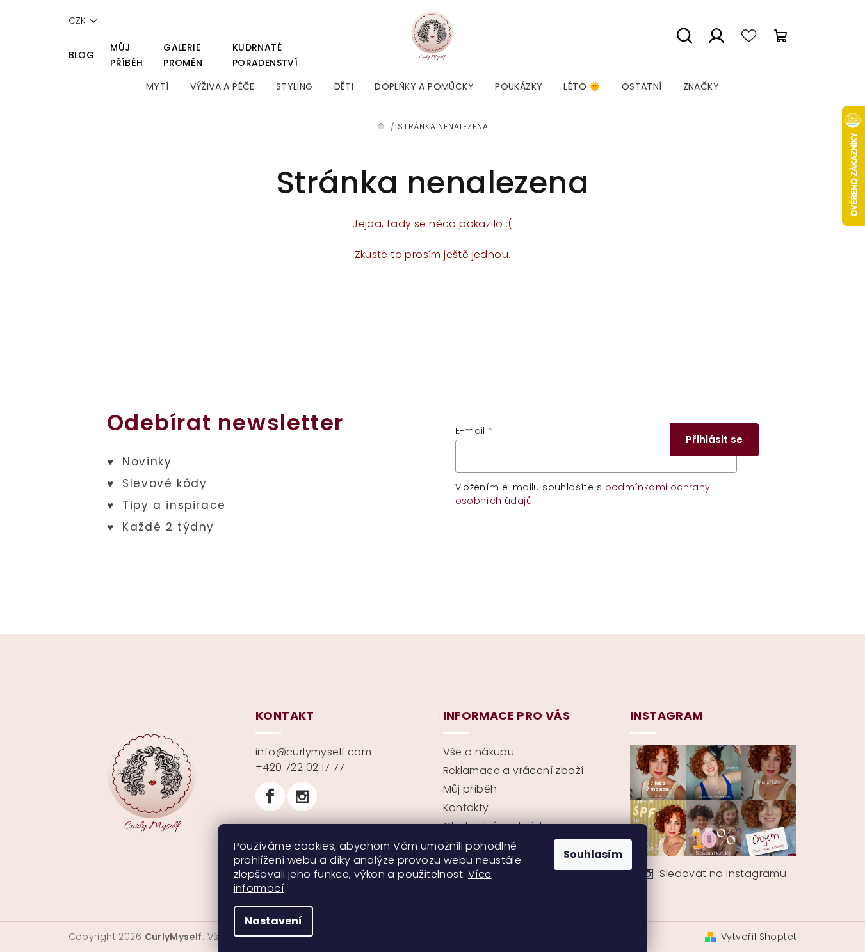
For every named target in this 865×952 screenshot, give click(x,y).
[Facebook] (270, 796)
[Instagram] (302, 796)
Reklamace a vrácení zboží (513, 770)
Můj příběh (126, 55)
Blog (82, 55)
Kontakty (466, 807)
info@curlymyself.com (313, 752)
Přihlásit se (714, 439)
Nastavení (273, 921)
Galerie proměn (182, 55)
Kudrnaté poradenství (265, 55)
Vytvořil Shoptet (758, 936)
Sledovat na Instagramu (722, 873)
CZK (77, 20)
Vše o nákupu (479, 752)
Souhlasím (592, 854)
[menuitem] (157, 86)
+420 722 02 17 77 (300, 767)
